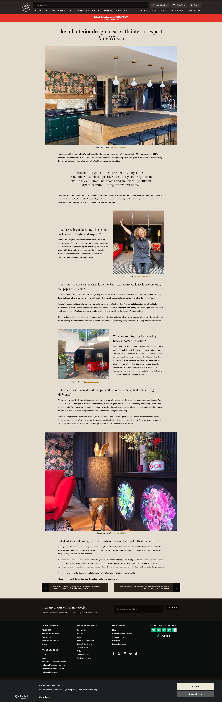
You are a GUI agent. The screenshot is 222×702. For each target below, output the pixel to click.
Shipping (80, 637)
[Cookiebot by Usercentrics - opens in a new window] (22, 697)
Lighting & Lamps (55, 10)
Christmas (116, 641)
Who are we (46, 637)
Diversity (45, 644)
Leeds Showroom (119, 644)
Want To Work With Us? (50, 641)
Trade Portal (181, 5)
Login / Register (162, 5)
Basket (196, 5)
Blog (114, 630)
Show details (44, 697)
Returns (80, 633)
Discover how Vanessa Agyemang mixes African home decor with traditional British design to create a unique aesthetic (76, 587)
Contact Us (194, 10)
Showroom (176, 10)
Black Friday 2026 (84, 658)
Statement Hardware (50, 672)
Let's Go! (172, 607)
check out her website (125, 573)
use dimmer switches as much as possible (122, 559)
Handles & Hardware (116, 10)
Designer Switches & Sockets (53, 669)
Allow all (195, 686)
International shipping (85, 641)
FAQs (79, 651)
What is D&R (46, 630)
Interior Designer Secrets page (87, 579)
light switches (130, 350)
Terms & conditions (84, 644)
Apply (44, 658)
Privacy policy (82, 647)
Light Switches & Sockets (84, 10)
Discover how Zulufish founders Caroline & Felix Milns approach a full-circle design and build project (144, 587)
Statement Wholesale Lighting (53, 665)
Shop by (37, 10)
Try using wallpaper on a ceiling (122, 307)
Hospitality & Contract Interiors (54, 661)
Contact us (81, 630)
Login (44, 655)
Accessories (140, 10)
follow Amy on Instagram (101, 573)
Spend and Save (83, 655)
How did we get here (50, 633)
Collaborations (118, 637)
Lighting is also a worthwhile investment (140, 360)
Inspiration (158, 10)
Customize (194, 694)
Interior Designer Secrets (122, 633)
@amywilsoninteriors (118, 147)
